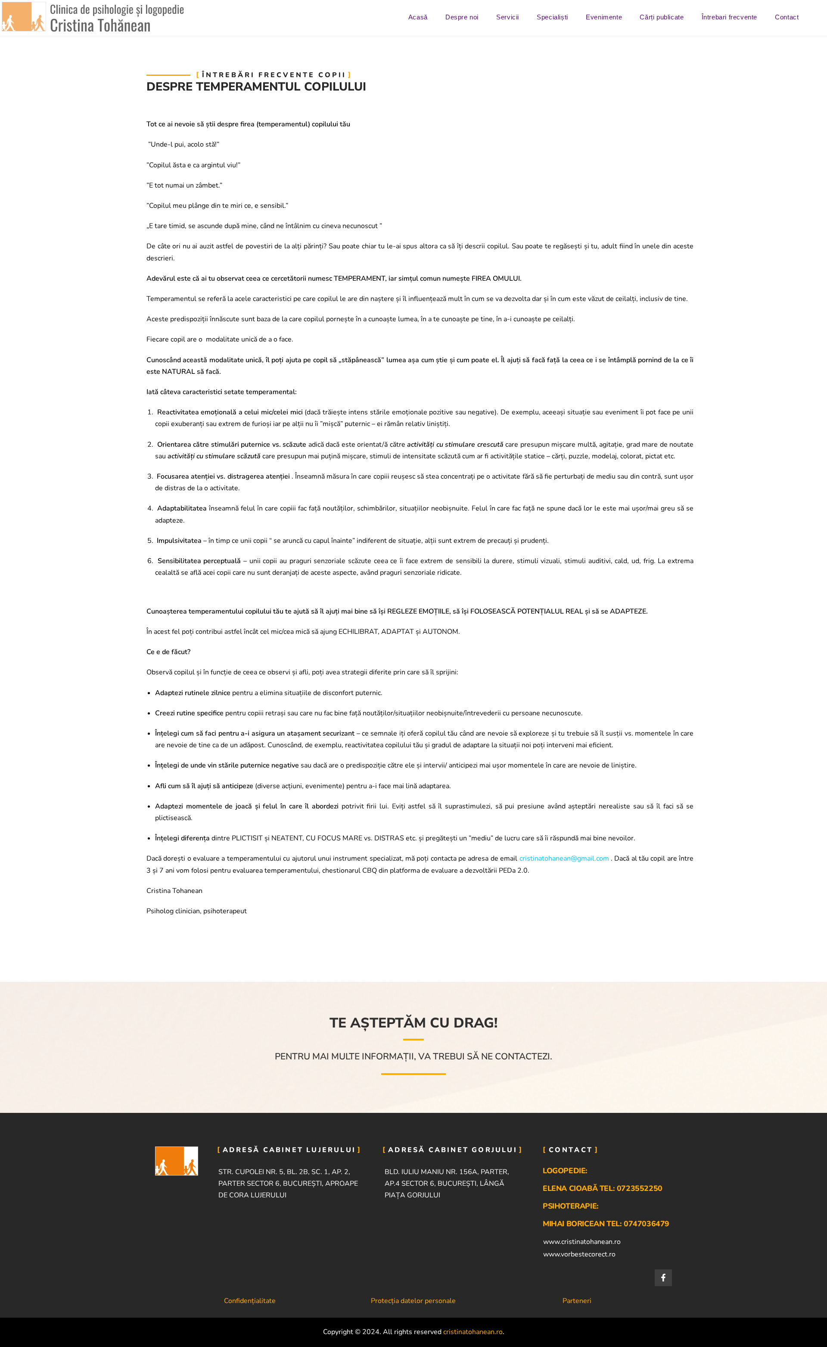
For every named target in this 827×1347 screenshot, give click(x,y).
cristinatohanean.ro (473, 1332)
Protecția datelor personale (413, 1301)
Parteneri (577, 1301)
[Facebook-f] (663, 1278)
